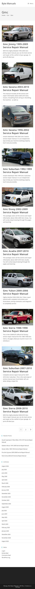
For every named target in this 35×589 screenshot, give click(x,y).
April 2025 (4, 521)
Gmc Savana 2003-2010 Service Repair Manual (16, 88)
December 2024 (6, 534)
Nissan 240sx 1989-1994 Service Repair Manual (14, 449)
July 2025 (4, 510)
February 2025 (6, 527)
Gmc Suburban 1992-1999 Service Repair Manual (17, 170)
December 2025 (6, 493)
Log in (3, 551)
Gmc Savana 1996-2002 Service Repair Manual (16, 131)
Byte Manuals (9, 3)
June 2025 (4, 514)
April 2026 (4, 480)
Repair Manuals (15, 586)
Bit (20, 586)
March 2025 (5, 524)
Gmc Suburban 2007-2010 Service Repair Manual (17, 370)
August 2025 (5, 507)
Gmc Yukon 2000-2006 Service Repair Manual (15, 292)
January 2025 (5, 531)
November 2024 (6, 538)
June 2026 (4, 473)
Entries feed (5, 553)
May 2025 (4, 517)
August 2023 (5, 541)
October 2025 (5, 500)
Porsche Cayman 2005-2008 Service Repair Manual (15, 452)
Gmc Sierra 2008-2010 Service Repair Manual (15, 410)
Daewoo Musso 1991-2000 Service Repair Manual (15, 445)
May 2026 (4, 476)
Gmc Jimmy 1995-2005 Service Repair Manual (15, 46)
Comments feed (6, 555)
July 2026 (4, 469)
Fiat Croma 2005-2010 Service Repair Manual (14, 456)
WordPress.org (6, 557)
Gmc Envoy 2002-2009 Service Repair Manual (15, 211)
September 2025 (6, 504)
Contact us (28, 586)
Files (23, 586)
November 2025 (6, 497)
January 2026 (5, 490)
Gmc (12, 15)
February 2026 (6, 486)
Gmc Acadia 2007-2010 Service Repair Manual (16, 252)
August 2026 (5, 466)
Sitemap (17, 587)
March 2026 (5, 483)
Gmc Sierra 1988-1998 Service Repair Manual (15, 329)
